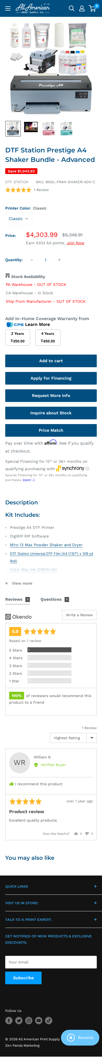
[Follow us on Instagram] (28, 1020)
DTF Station (16, 182)
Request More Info (51, 395)
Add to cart (51, 360)
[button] (27, 190)
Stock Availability (28, 276)
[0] (92, 8)
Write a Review (79, 615)
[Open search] (72, 8)
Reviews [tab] (16, 599)
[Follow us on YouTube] (38, 1020)
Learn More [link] (37, 324)
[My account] (81, 8)
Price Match (51, 430)
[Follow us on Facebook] (9, 1020)
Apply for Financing (51, 378)
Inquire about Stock (51, 412)
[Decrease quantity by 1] (31, 259)
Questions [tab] (54, 599)
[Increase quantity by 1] (59, 259)
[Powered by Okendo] (18, 617)
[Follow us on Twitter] (18, 1020)
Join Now (75, 243)
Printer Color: (26, 208)
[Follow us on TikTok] (48, 1020)
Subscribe (23, 977)
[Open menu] (7, 8)
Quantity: (14, 259)
